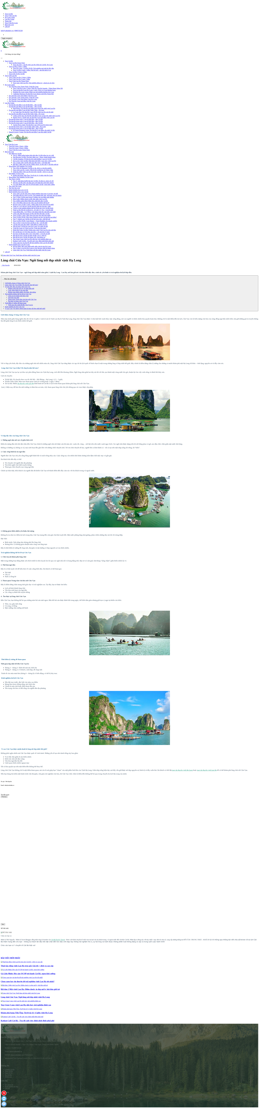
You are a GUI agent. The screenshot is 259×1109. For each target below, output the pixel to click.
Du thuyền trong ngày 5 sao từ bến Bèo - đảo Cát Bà (26, 123)
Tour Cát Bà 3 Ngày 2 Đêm (18, 72)
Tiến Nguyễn (5, 265)
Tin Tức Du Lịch (14, 188)
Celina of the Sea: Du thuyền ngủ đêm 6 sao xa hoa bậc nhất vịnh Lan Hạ (36, 116)
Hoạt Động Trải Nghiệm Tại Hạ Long (21, 177)
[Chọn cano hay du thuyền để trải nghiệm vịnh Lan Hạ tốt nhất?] (22, 977)
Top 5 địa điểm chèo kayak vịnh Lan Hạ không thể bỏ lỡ (31, 203)
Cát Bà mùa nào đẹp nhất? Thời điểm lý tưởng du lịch (30, 224)
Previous (4, 796)
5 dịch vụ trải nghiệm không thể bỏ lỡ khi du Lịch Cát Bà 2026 (33, 208)
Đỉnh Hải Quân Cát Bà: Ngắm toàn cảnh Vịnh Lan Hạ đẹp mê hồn (34, 230)
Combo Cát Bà (9, 1069)
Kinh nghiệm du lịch (11, 1086)
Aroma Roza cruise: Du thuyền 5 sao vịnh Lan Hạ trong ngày (32, 125)
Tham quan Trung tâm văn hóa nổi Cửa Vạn (22, 299)
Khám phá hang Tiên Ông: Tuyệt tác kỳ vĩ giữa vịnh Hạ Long (33, 175)
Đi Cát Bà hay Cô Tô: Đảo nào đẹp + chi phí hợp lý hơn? (31, 232)
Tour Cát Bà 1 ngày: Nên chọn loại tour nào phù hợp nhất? (32, 215)
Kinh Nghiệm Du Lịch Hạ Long (19, 244)
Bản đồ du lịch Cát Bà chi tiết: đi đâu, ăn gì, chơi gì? (29, 235)
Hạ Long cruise (10, 17)
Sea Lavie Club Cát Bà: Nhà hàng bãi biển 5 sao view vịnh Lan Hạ (34, 161)
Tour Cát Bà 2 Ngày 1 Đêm (18, 66)
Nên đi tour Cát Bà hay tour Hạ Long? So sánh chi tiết (30, 226)
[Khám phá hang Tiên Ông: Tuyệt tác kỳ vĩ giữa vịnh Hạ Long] (21, 1009)
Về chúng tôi (9, 1085)
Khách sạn (8, 1077)
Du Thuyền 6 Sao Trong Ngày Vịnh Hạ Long (23, 86)
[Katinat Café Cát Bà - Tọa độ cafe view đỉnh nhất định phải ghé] (22, 1017)
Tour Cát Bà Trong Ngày (17, 63)
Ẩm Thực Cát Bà (14, 179)
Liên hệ (7, 26)
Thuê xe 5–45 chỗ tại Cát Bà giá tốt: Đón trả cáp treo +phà (31, 206)
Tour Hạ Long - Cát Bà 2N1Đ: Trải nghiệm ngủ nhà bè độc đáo (33, 68)
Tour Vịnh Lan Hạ (11, 15)
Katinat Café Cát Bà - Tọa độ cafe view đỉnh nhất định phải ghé (33, 241)
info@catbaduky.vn (7, 30)
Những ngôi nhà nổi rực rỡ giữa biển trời (21, 288)
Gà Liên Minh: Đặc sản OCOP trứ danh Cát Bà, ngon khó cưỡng (34, 184)
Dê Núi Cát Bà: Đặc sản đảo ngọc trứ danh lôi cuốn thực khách (33, 183)
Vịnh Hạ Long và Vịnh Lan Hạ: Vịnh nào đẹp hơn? (29, 228)
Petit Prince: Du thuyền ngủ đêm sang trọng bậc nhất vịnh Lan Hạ (34, 108)
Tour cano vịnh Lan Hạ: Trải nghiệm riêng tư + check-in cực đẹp (33, 83)
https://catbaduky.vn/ (17, 1055)
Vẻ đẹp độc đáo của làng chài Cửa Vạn (17, 287)
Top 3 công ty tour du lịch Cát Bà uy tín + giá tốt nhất (30, 223)
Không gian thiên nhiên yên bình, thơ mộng (22, 292)
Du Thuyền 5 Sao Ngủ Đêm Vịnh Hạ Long (23, 99)
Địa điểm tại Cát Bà (15, 153)
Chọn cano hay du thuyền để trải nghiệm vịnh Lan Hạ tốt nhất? (33, 243)
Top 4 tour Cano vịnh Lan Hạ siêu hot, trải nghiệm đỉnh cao (32, 239)
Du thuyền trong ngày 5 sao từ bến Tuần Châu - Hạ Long (27, 126)
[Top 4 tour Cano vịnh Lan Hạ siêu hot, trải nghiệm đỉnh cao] (21, 1001)
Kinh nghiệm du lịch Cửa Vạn (14, 307)
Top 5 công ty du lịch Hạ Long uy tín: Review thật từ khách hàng (34, 248)
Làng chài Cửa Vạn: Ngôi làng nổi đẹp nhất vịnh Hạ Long (31, 250)
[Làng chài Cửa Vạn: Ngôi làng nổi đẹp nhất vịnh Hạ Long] (20, 255)
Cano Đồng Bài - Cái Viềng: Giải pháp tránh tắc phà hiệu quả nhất (34, 212)
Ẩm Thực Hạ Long (15, 186)
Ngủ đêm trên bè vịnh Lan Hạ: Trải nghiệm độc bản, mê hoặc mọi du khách (37, 195)
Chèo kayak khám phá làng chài (18, 296)
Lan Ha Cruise (9, 19)
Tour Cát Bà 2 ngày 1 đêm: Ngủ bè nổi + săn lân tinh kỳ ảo (32, 70)
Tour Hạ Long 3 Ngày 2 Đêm (18, 148)
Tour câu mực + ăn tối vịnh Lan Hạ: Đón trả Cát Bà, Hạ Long (33, 65)
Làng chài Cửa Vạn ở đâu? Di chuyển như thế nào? (21, 285)
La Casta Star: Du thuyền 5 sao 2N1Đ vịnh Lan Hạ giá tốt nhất (33, 112)
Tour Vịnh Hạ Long (11, 23)
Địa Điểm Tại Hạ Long (16, 173)
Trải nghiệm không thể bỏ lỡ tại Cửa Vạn (18, 294)
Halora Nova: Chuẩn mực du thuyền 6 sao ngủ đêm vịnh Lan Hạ (34, 117)
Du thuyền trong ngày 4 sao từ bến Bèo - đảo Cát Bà (26, 121)
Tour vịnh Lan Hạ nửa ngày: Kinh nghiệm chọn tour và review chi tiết (35, 193)
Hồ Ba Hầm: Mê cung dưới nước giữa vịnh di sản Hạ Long (32, 246)
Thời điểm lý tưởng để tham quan (15, 303)
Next (3, 924)
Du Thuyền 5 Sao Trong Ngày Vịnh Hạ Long (23, 97)
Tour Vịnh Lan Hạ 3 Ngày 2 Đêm (20, 77)
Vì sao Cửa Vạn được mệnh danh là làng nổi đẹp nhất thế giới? (25, 308)
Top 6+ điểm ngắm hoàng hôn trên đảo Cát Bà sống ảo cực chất (33, 155)
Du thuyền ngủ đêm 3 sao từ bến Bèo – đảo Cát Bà (25, 105)
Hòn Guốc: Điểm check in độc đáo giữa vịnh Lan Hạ (30, 199)
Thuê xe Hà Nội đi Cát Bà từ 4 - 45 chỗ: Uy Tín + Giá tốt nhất (33, 210)
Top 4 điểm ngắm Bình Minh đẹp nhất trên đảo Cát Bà (30, 201)
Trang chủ (8, 21)
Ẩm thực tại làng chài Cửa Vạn (18, 301)
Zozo (36, 1099)
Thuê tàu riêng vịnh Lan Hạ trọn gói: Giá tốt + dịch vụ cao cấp (33, 172)
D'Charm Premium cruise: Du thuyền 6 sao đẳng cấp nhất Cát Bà (34, 130)
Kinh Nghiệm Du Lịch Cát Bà (18, 192)
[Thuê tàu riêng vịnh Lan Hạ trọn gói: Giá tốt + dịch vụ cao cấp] (21, 962)
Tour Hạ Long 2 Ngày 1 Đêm (18, 146)
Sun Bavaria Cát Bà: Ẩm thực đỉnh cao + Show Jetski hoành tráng (34, 157)
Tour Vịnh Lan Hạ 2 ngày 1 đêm (19, 79)
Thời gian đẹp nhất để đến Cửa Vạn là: (20, 305)
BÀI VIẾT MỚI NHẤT (10, 958)
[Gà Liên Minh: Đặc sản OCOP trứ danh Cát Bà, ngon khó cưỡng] (22, 969)
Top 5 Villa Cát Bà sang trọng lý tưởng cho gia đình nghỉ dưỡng (33, 197)
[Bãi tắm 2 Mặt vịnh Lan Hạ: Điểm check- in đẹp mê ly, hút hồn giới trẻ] (24, 985)
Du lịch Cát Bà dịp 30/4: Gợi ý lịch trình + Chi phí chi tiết (31, 234)
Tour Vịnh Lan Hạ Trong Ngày (19, 81)
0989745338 (18, 30)
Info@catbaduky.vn (15, 1051)
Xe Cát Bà (8, 1075)
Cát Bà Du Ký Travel (58, 940)
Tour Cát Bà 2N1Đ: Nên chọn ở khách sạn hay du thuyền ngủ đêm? (35, 217)
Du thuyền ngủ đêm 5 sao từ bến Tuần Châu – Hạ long (26, 110)
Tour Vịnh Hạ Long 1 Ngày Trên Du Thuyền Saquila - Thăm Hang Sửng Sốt (38, 88)
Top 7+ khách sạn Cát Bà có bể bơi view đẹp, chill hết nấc (31, 219)
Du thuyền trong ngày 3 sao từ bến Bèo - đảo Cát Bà (26, 119)
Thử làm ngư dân (13, 297)
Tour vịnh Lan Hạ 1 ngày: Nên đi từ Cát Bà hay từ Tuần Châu (33, 170)
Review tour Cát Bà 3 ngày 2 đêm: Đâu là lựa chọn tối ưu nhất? (33, 204)
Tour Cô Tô (8, 1073)
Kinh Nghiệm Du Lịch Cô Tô (18, 190)
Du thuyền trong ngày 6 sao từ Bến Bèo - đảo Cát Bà (26, 128)
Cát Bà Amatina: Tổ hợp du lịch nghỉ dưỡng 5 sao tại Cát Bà (32, 159)
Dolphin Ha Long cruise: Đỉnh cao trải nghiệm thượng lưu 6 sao (33, 92)
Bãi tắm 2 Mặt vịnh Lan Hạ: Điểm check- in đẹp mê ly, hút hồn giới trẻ (35, 164)
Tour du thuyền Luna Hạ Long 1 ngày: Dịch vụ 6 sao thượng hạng (34, 90)
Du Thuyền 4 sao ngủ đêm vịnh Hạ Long (22, 101)
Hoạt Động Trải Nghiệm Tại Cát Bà (20, 166)
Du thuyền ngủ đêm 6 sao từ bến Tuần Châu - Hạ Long (26, 114)
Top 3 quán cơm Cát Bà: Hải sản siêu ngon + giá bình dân (31, 163)
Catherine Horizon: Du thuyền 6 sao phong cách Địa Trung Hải (33, 94)
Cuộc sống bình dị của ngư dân (18, 290)
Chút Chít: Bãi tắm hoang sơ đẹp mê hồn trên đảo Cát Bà (31, 213)
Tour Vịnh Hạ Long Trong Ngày (19, 150)
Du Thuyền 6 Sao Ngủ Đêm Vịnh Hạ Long (23, 96)
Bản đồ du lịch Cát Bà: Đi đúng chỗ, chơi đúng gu (29, 237)
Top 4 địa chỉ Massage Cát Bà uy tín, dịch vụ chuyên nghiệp (32, 168)
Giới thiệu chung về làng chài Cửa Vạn (17, 283)
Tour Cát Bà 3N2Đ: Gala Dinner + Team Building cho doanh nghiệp (35, 221)
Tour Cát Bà (9, 14)
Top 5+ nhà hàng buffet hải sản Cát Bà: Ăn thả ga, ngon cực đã (33, 181)
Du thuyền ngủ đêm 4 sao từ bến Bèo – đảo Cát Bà (25, 106)
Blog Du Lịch (9, 25)
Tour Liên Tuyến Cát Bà (17, 74)
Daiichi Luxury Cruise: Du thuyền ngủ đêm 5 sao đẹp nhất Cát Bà (30, 132)
